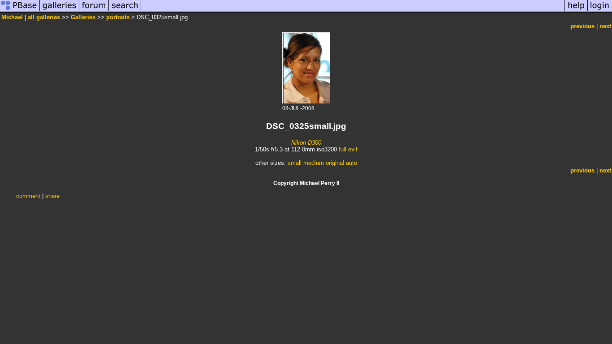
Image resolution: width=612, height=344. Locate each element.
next (605, 26)
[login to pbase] (600, 10)
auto (351, 162)
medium (313, 162)
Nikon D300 (306, 142)
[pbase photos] (20, 10)
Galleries (83, 17)
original (335, 162)
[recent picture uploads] (59, 10)
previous (582, 26)
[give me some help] (576, 10)
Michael (12, 17)
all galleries (44, 17)
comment (28, 196)
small (295, 162)
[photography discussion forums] (94, 10)
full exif (348, 149)
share (52, 196)
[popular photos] (353, 10)
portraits (117, 17)
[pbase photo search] (125, 10)
